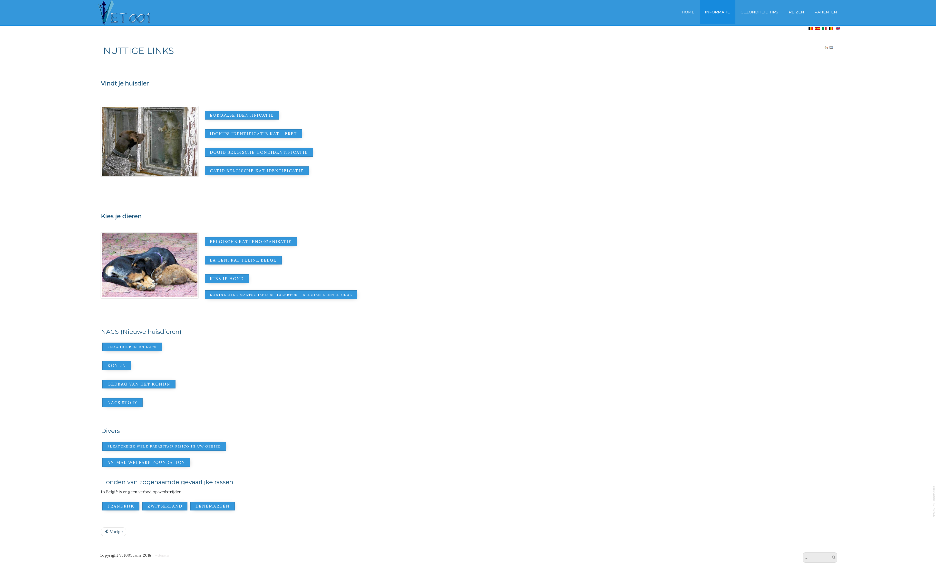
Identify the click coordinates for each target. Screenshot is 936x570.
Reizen (796, 12)
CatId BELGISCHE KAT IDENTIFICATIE (257, 170)
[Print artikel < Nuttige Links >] (826, 47)
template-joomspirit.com (934, 502)
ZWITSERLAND (164, 506)
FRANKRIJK (120, 506)
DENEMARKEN (212, 506)
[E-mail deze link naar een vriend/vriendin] (831, 47)
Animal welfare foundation (146, 462)
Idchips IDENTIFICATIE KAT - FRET (253, 133)
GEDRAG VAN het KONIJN (138, 384)
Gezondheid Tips (759, 12)
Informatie (717, 12)
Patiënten (826, 12)
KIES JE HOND (227, 278)
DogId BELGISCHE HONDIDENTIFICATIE (259, 152)
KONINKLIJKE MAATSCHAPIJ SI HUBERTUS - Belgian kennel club (281, 295)
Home (688, 12)
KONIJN (116, 365)
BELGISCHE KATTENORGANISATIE (251, 241)
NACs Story (122, 402)
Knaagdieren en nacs (132, 347)
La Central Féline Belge (243, 260)
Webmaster (162, 555)
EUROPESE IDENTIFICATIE (242, 115)
